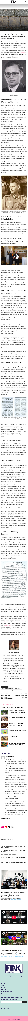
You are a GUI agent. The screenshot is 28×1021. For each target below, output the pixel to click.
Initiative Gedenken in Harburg (7, 688)
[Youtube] (21, 977)
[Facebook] (6, 977)
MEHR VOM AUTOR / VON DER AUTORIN (13, 707)
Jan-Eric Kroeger (14, 652)
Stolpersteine (22, 52)
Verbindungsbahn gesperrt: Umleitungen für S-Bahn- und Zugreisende (13, 847)
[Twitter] (17, 977)
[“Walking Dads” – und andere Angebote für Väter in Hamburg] (4, 712)
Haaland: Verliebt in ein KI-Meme (17, 730)
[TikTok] (14, 977)
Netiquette (4, 993)
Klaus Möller (17, 688)
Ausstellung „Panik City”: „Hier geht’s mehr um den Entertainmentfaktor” (13, 858)
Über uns (3, 983)
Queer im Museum (13, 736)
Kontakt (3, 987)
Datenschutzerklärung (6, 991)
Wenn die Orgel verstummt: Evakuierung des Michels (13, 862)
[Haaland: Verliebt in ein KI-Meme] (4, 731)
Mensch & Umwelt (17, 23)
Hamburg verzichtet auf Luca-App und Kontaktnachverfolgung (7, 698)
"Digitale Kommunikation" (15, 899)
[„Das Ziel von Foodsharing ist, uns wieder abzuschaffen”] (4, 744)
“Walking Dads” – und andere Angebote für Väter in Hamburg (13, 851)
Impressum (3, 989)
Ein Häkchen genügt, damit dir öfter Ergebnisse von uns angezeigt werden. (13, 955)
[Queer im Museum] (4, 738)
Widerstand (20, 690)
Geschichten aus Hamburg (9, 5)
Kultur (12, 23)
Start (1, 5)
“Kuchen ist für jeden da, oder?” (17, 717)
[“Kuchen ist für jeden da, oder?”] (4, 719)
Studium (3, 985)
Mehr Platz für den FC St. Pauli (21, 696)
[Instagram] (10, 976)
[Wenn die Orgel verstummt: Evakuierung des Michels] (4, 725)
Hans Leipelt (11, 686)
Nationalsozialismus (6, 690)
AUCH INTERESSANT (7, 705)
